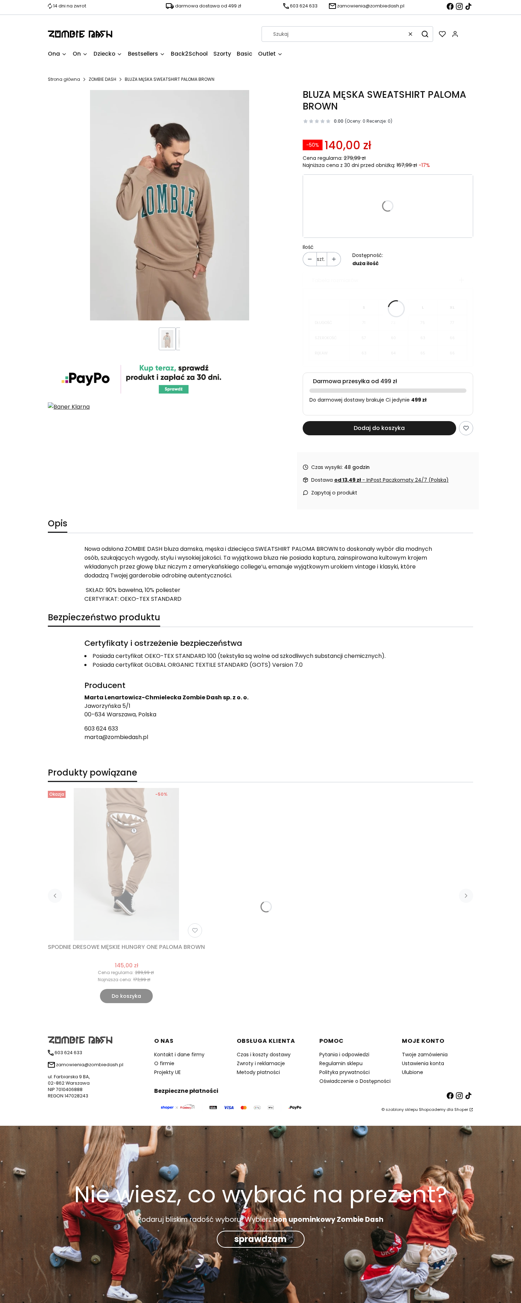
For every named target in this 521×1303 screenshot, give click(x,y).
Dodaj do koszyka (379, 428)
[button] (425, 34)
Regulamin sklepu (341, 1063)
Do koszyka (126, 996)
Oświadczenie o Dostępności (355, 1081)
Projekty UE (167, 1072)
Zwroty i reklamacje (261, 1063)
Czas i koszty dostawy (264, 1054)
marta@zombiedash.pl (116, 737)
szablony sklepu (402, 1109)
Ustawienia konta (423, 1063)
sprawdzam (260, 1239)
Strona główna (64, 79)
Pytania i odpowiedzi (344, 1054)
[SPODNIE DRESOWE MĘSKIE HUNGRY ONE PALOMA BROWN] (126, 864)
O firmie (164, 1063)
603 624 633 (101, 729)
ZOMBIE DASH (102, 79)
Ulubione (412, 1072)
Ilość (308, 247)
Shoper (461, 1109)
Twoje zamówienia (425, 1054)
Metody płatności (258, 1072)
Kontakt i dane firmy (179, 1054)
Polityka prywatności (344, 1072)
